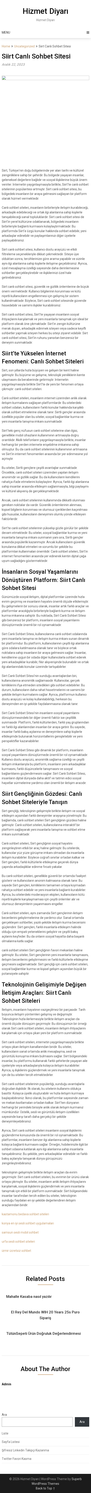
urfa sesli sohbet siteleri (18, 1241)
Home (6, 46)
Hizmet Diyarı (45, 11)
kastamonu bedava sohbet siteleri (25, 1214)
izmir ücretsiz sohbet (16, 1250)
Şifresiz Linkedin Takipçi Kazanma (25, 1450)
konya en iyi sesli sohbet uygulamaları (28, 1223)
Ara (4, 1414)
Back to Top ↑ (45, 1488)
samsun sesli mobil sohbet (20, 1232)
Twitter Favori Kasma (16, 1459)
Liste (5, 1433)
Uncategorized (24, 46)
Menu (6, 32)
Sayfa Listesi (11, 1442)
